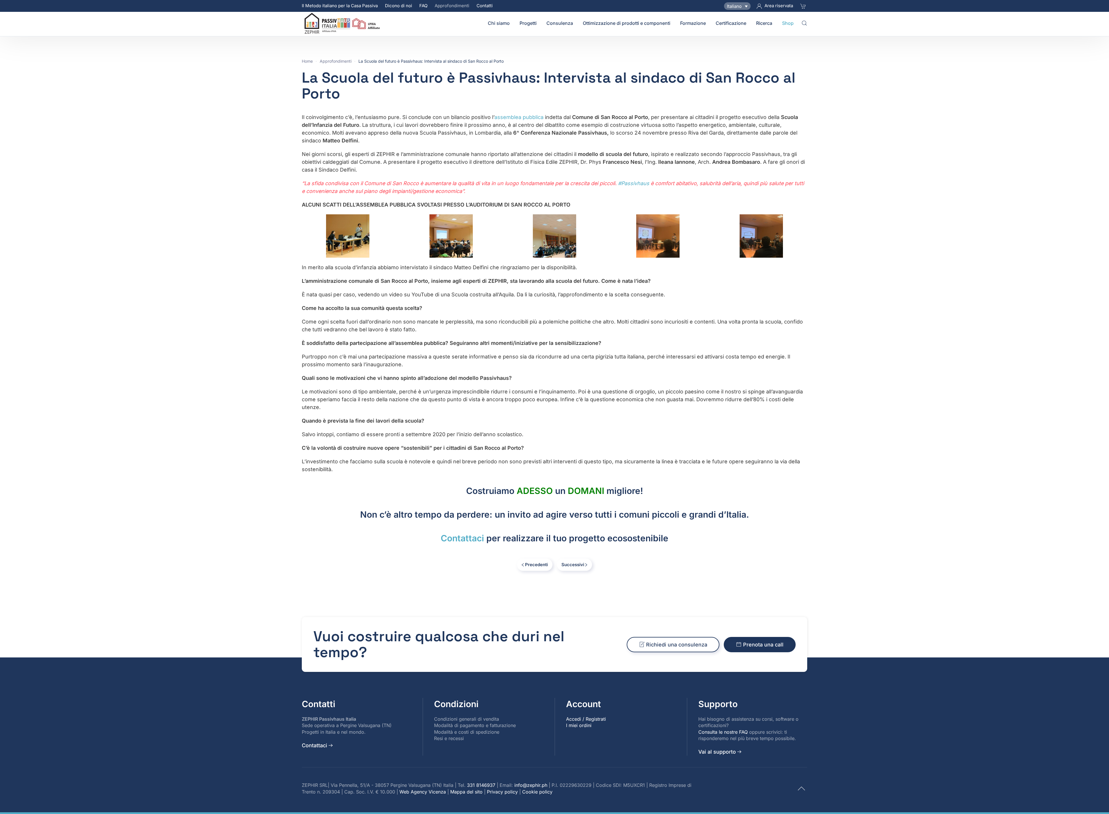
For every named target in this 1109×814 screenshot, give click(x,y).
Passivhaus (633, 183)
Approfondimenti (452, 5)
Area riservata (778, 5)
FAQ (423, 5)
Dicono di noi (398, 5)
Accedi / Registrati (586, 719)
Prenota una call (763, 645)
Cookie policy (537, 792)
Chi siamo (499, 23)
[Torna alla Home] (343, 23)
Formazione (693, 23)
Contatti (485, 5)
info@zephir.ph (530, 785)
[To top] (801, 788)
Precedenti (536, 564)
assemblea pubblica (519, 117)
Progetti (528, 23)
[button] (804, 23)
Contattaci (462, 538)
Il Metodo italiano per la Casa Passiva (340, 5)
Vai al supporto (717, 752)
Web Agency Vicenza (422, 792)
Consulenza (559, 23)
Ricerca (764, 23)
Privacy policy (502, 792)
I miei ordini (578, 725)
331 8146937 (481, 785)
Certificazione (731, 23)
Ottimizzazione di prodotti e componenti (626, 23)
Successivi (572, 564)
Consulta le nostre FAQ (723, 732)
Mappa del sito (466, 792)
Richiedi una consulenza (676, 645)
